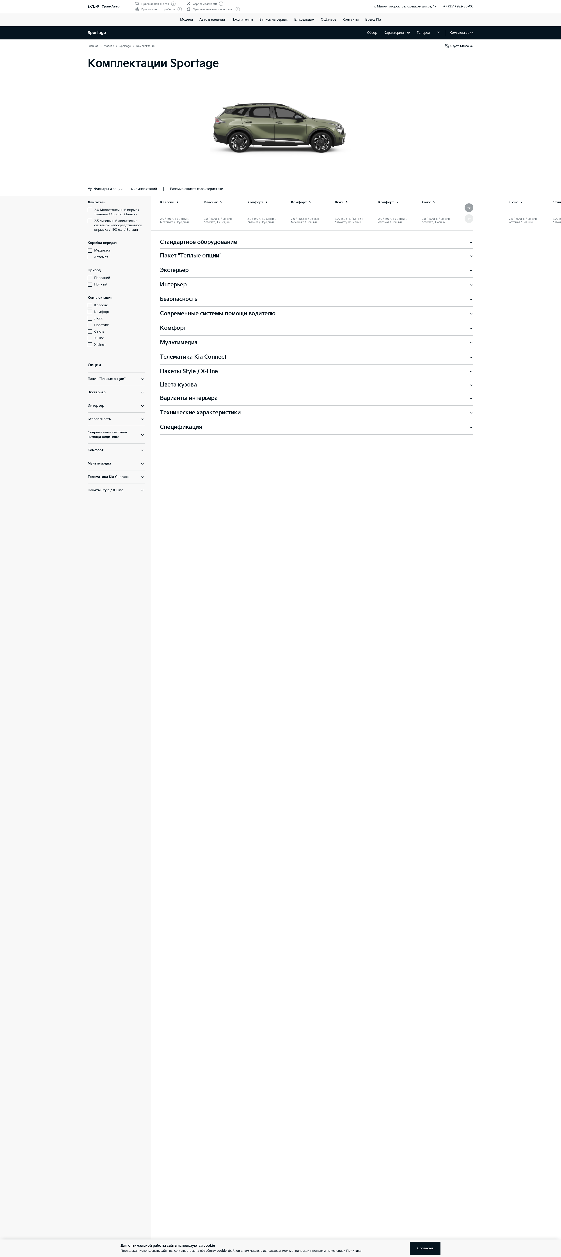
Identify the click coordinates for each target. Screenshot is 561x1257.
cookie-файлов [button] (228, 1251)
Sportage (97, 32)
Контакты (351, 20)
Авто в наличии (212, 20)
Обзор (372, 33)
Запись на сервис (273, 20)
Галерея (423, 33)
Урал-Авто (110, 6)
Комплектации (461, 33)
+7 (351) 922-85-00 (458, 6)
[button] (469, 207)
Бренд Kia (373, 20)
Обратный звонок (461, 46)
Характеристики (397, 33)
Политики (354, 1251)
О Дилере (328, 20)
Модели (186, 20)
